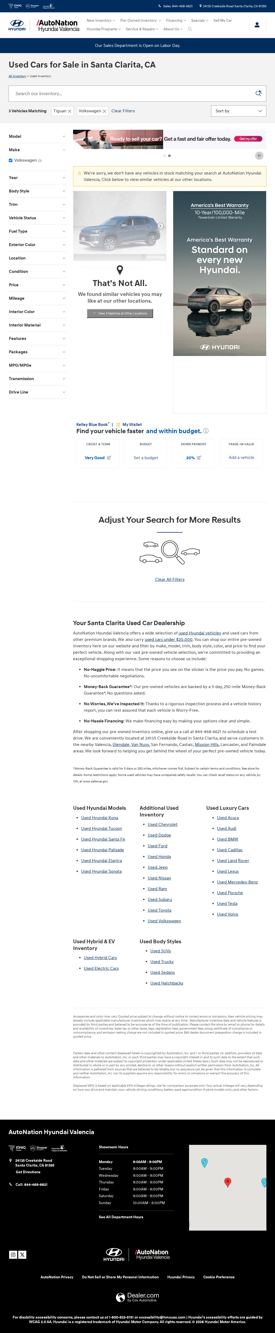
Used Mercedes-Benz (237, 882)
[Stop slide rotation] (259, 155)
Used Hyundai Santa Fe (103, 839)
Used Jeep (158, 867)
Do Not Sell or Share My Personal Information (120, 1277)
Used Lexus (228, 871)
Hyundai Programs (102, 29)
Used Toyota (159, 910)
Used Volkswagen (164, 921)
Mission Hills (207, 744)
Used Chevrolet (163, 824)
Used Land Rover (233, 860)
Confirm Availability (120, 366)
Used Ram (157, 889)
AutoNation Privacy (57, 1277)
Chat (217, 1296)
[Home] (19, 25)
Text (238, 1296)
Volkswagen (90, 111)
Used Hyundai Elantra (101, 860)
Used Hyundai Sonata (101, 871)
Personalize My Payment (120, 378)
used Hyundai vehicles (200, 633)
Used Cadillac (230, 850)
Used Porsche (230, 893)
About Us (171, 29)
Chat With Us (120, 390)
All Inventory (17, 76)
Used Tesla (227, 903)
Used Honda (159, 856)
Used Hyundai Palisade (102, 850)
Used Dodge (159, 835)
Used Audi (226, 828)
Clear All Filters (169, 579)
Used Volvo (227, 914)
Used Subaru (160, 899)
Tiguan (59, 111)
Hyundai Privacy (181, 1277)
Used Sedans (162, 972)
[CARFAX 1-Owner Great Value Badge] (88, 352)
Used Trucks (161, 961)
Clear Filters (123, 111)
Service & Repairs (140, 29)
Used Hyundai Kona (99, 817)
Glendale (121, 744)
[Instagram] (13, 1255)
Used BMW (227, 839)
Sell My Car (223, 20)
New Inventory (99, 20)
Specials (198, 20)
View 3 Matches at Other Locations (122, 313)
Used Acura (228, 817)
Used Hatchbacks (166, 983)
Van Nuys (140, 744)
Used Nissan (159, 878)
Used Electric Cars (101, 968)
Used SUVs (160, 951)
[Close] (269, 1276)
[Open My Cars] (255, 25)
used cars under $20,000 (169, 639)
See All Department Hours (121, 1217)
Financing (174, 20)
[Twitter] (22, 1255)
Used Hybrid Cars (100, 957)
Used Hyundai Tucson (101, 828)
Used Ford (157, 846)
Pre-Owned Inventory (138, 20)
